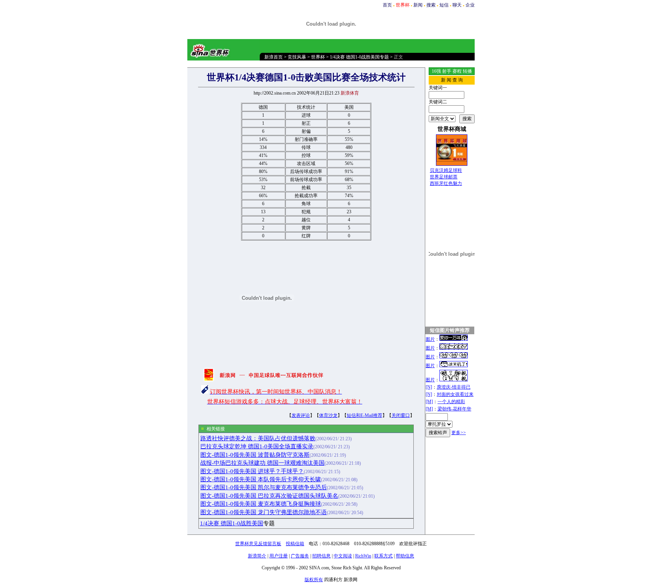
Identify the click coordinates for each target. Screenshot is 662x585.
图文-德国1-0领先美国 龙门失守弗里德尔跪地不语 (263, 512)
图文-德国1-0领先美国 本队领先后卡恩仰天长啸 (260, 479)
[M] (429, 401)
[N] (429, 387)
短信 (444, 5)
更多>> (458, 432)
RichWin (363, 556)
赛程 (457, 71)
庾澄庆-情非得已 (453, 387)
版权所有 (314, 579)
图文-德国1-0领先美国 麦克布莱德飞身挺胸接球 (260, 504)
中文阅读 (343, 556)
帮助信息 (405, 556)
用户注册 (278, 556)
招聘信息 (321, 556)
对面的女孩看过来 (455, 394)
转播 (467, 71)
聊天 (457, 5)
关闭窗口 (401, 415)
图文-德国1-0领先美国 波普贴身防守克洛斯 (255, 455)
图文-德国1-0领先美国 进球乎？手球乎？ (252, 471)
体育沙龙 (328, 415)
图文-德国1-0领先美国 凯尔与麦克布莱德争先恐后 (263, 487)
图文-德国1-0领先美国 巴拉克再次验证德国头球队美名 (269, 496)
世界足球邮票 (443, 177)
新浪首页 (273, 57)
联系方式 (383, 556)
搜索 (431, 5)
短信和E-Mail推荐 (364, 415)
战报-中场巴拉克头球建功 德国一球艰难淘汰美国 (262, 463)
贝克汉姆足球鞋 (446, 170)
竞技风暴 (297, 57)
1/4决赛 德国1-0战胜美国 (231, 523)
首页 (387, 5)
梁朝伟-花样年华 (454, 409)
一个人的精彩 (451, 401)
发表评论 (301, 415)
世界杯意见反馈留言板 (258, 543)
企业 (470, 5)
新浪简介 (257, 556)
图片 (430, 339)
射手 (446, 71)
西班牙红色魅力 (446, 183)
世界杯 (318, 57)
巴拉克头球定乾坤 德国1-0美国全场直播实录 (256, 446)
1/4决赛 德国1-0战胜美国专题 (359, 57)
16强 (436, 71)
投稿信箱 (295, 543)
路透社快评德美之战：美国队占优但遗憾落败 (257, 438)
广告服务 (300, 556)
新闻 (418, 5)
